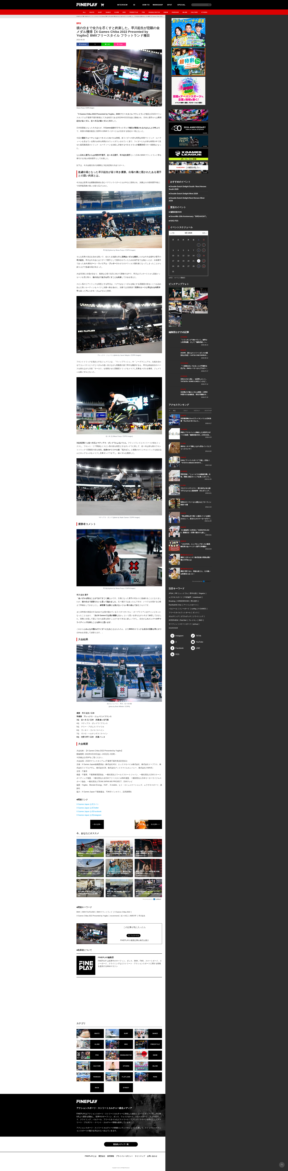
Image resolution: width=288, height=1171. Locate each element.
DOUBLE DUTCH (154, 12)
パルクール (173, 609)
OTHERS (204, 12)
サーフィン (173, 624)
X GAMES (202, 609)
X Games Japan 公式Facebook (88, 811)
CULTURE (194, 12)
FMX (143, 12)
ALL (84, 12)
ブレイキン (192, 620)
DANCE (108, 12)
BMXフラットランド (104, 912)
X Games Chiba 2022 (122, 912)
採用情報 (110, 1156)
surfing (193, 609)
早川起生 (141, 916)
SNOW (166, 12)
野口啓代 (194, 601)
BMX (124, 12)
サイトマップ (140, 1156)
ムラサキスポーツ (175, 597)
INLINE (184, 12)
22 (199, 261)
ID (134, 5)
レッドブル (183, 593)
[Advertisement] (99, 1001)
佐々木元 (124, 916)
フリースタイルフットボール (180, 612)
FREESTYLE (133, 12)
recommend (114, 916)
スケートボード (185, 624)
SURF (100, 12)
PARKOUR (175, 12)
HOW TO (146, 5)
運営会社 (101, 1156)
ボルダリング (174, 616)
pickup (195, 624)
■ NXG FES (173, 221)
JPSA (171, 593)
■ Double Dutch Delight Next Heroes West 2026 (186, 199)
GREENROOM (183, 601)
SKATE (91, 12)
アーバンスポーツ (190, 605)
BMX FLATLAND (88, 912)
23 (204, 261)
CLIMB (116, 12)
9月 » (204, 233)
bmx (78, 23)
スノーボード (184, 609)
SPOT (169, 5)
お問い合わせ (152, 1156)
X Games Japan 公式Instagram (88, 815)
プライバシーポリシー (124, 1156)
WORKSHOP (158, 5)
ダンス (195, 612)
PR (176, 593)
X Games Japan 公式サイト (87, 804)
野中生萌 (193, 593)
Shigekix (202, 593)
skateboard (197, 597)
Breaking (172, 601)
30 (204, 266)
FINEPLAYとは (90, 1156)
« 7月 (172, 233)
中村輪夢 (187, 597)
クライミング (198, 616)
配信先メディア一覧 (121, 1144)
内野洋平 (133, 916)
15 (199, 256)
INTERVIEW (122, 5)
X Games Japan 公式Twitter (87, 808)
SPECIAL (181, 5)
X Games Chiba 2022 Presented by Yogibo (92, 916)
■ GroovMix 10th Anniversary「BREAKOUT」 (188, 216)
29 (199, 266)
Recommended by (148, 899)
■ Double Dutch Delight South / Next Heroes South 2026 (187, 188)
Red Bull (183, 620)
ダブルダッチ (186, 616)
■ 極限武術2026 (175, 212)
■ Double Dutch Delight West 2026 (183, 194)
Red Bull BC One (175, 605)
